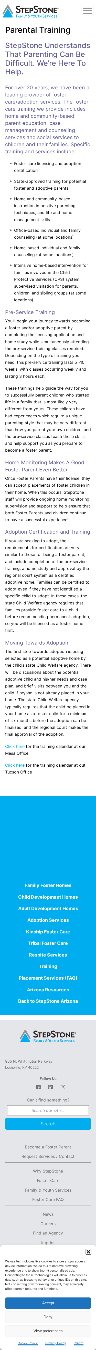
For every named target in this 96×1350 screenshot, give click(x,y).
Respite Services (48, 955)
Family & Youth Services (48, 1190)
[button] (88, 1251)
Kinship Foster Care (48, 931)
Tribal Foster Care (48, 943)
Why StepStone (48, 1171)
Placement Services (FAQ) (48, 978)
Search (48, 1123)
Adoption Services (48, 920)
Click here (15, 746)
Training (48, 966)
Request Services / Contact (48, 1156)
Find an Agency (48, 1233)
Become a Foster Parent (48, 1146)
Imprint (48, 1242)
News (48, 1214)
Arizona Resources (48, 989)
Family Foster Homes (48, 885)
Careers (48, 1223)
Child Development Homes (48, 897)
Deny (48, 1317)
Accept (48, 1303)
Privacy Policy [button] (55, 1343)
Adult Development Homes (48, 908)
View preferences (48, 1331)
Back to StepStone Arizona (48, 1001)
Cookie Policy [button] (28, 1343)
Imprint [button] (78, 1343)
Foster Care (48, 1180)
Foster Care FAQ (48, 1199)
